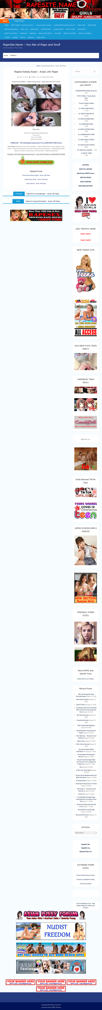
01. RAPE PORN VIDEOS (86, 108)
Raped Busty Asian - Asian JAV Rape (36, 179)
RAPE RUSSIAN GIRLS (11, 29)
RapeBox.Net (85, 844)
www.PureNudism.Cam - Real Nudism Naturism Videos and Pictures (85, 905)
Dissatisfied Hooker (83, 720)
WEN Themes (56, 1007)
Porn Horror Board (85, 883)
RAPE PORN (81, 25)
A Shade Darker (81, 780)
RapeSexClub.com (86, 851)
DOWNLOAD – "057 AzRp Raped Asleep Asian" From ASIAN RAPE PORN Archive (36, 143)
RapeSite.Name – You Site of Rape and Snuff (31, 44)
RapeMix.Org (85, 848)
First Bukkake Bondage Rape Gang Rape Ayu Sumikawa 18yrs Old (86, 799)
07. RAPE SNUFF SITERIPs (86, 140)
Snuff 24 (81, 794)
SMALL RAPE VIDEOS (45, 33)
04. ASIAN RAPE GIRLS (46, 77)
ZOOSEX (7, 37)
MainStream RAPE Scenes (85, 173)
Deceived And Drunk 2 (83, 815)
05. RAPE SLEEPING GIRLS (86, 129)
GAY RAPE (58, 33)
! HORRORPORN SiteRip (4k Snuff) (64, 25)
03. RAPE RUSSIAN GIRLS (86, 119)
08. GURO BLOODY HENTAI (86, 145)
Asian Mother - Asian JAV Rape (36, 183)
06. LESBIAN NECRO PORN (86, 134)
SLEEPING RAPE (46, 29)
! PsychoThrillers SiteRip (43, 25)
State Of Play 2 (81, 704)
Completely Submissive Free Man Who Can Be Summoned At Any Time (86, 710)
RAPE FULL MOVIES (70, 33)
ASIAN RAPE (34, 29)
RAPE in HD (24, 29)
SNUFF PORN (92, 25)
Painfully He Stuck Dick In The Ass (86, 783)
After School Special (82, 744)
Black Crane (81, 741)
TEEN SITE (30, 37)
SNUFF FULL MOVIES (10, 33)
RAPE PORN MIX (85, 182)
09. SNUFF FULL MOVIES (84, 150)
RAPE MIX (33, 33)
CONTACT (13, 55)
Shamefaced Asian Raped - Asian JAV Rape (36, 175)
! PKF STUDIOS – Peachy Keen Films (22, 25)
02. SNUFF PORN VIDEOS (86, 114)
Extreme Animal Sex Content (85, 875)
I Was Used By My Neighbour (86, 725)
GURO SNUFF (81, 29)
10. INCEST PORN (86, 153)
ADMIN (33, 77)
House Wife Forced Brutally (86, 809)
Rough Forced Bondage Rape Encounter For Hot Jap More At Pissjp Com (86, 762)
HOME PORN (41, 37)
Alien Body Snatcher (82, 699)
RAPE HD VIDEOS (85, 177)
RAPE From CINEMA (85, 33)
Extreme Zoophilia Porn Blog (86, 879)
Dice (81, 767)
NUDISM (15, 37)
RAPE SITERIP (70, 29)
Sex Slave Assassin (83, 715)
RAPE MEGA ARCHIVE (86, 186)
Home (6, 55)
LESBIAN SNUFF (58, 29)
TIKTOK (22, 37)
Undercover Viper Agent (83, 770)
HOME (6, 25)
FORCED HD (23, 33)
